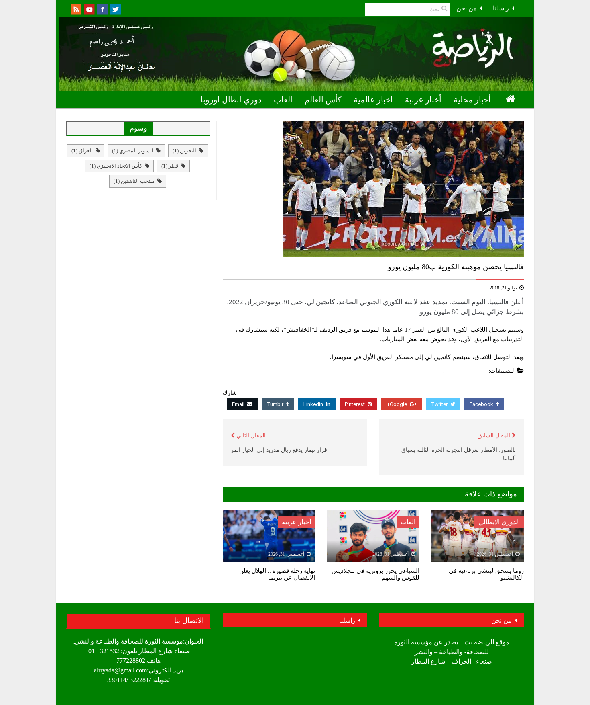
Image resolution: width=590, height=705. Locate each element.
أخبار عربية (423, 99)
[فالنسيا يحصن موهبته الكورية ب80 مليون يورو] (373, 189)
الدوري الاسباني (467, 370)
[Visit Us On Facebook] (102, 8)
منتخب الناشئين (134, 181)
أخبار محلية (472, 99)
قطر (169, 166)
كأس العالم (323, 99)
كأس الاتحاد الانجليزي (116, 166)
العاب (283, 99)
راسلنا (501, 8)
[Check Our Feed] (75, 8)
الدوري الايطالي (499, 522)
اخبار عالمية (373, 99)
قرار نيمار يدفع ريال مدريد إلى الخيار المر (279, 450)
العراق (82, 151)
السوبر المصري (132, 151)
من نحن (466, 8)
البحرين (184, 151)
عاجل (434, 370)
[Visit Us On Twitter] (115, 8)
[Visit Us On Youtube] (89, 8)
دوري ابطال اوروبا (231, 99)
